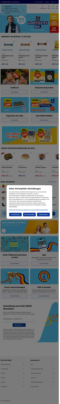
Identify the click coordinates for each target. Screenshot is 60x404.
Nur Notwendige (29, 215)
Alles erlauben (43, 215)
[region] (29, 202)
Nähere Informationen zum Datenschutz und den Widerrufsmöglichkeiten (28, 210)
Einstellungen (15, 215)
